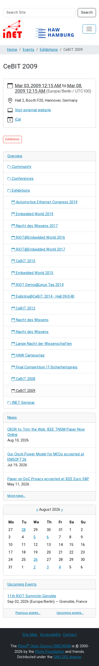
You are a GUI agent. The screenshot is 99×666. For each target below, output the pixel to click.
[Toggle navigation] (89, 29)
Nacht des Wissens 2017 (36, 226)
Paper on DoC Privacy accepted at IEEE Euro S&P (48, 479)
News (12, 417)
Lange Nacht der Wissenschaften (43, 344)
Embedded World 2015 (34, 273)
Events (28, 50)
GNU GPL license (67, 657)
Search (87, 12)
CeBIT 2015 (25, 261)
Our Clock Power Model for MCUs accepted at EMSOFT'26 (45, 457)
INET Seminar (23, 403)
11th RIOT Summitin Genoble (31, 596)
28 (24, 530)
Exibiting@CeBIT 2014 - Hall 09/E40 (44, 296)
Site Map (30, 635)
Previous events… (27, 613)
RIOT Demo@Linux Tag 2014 (39, 285)
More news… (16, 496)
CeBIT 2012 (25, 308)
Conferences (22, 178)
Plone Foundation (49, 652)
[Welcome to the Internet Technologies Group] (42, 29)
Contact (70, 635)
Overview (14, 156)
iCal (18, 119)
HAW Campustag (29, 355)
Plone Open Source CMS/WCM (44, 646)
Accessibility (50, 635)
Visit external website (33, 110)
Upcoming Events (22, 584)
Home (12, 50)
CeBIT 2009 (25, 391)
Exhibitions (49, 50)
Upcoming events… (70, 613)
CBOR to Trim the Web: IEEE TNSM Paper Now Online (46, 432)
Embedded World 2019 (34, 214)
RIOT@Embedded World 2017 (40, 249)
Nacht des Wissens (31, 320)
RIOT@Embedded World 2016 (40, 237)
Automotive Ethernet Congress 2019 (46, 202)
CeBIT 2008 (25, 379)
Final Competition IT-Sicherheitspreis (46, 367)
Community (21, 167)
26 (36, 560)
